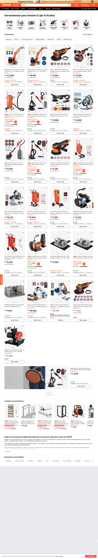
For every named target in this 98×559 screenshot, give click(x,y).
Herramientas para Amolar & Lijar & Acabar (25, 12)
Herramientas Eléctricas (12, 12)
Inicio (5, 12)
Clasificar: (85, 34)
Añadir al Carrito (14, 84)
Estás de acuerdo (90, 556)
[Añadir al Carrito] (17, 416)
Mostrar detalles (83, 320)
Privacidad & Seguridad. (58, 556)
